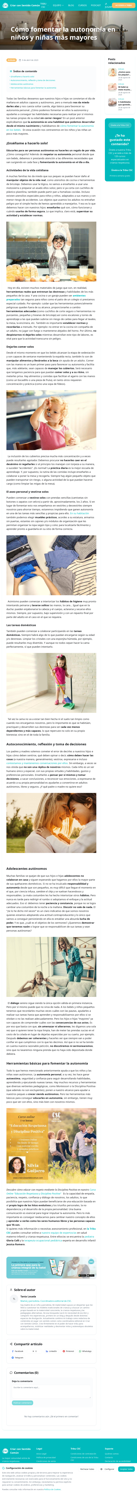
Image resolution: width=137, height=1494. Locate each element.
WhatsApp (87, 1351)
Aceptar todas (126, 1469)
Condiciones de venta (46, 1461)
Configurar (109, 1469)
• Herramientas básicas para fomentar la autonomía (33, 87)
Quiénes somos (112, 1453)
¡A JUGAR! (108, 5)
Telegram (19, 1357)
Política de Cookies (52, 1489)
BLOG (71, 5)
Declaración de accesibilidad (118, 1461)
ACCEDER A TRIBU (123, 5)
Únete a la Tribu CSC (120, 125)
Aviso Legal (41, 1453)
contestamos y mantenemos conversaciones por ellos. (37, 763)
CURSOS (82, 5)
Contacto (109, 1457)
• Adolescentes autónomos (21, 84)
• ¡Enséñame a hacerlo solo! (22, 76)
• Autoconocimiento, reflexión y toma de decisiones (32, 80)
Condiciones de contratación (83, 1453)
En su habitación (79, 513)
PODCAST (96, 5)
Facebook (19, 1351)
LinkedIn (53, 1351)
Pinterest (70, 1351)
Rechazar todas (87, 1469)
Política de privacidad (46, 1457)
